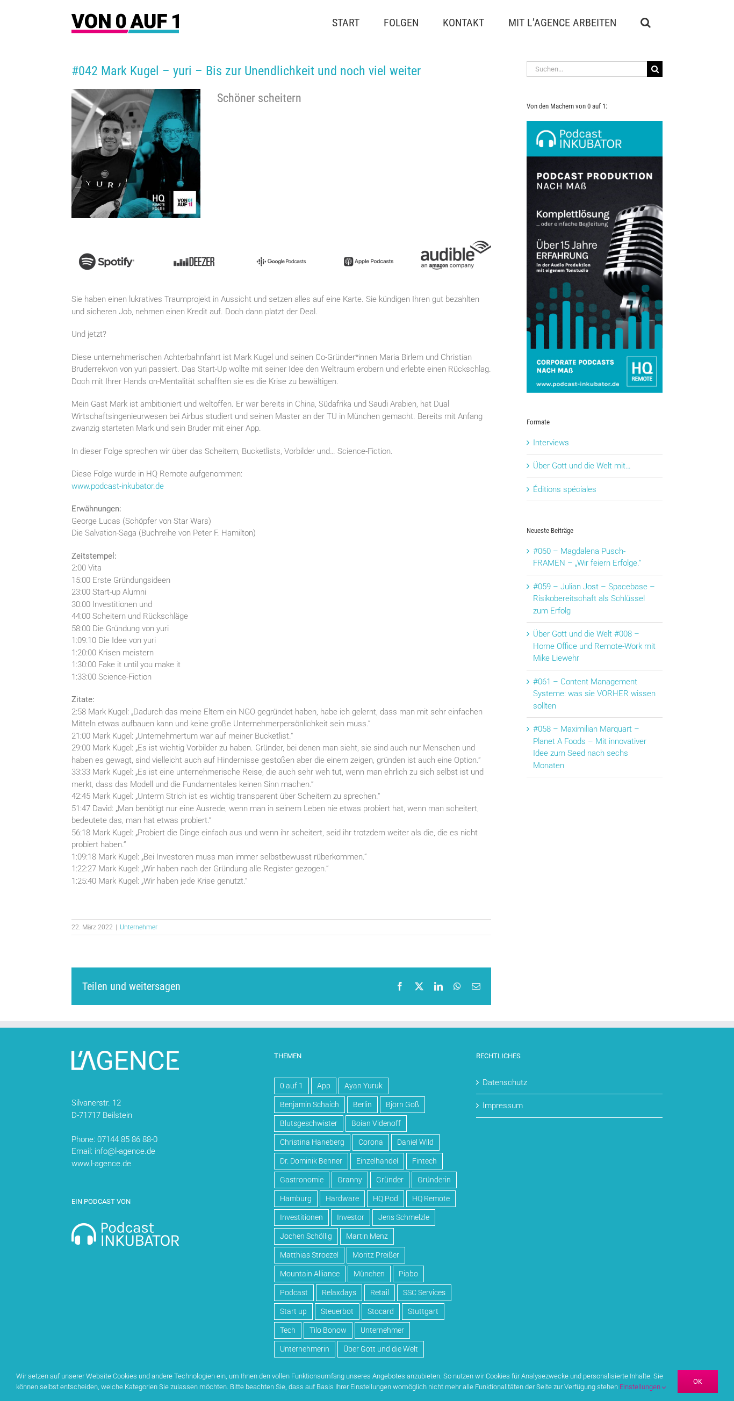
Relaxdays (339, 1292)
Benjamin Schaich (309, 1104)
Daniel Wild (415, 1142)
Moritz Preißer (375, 1255)
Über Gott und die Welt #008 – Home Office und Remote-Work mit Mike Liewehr (594, 646)
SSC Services (424, 1292)
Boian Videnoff (376, 1123)
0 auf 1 (291, 1085)
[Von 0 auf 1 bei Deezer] (194, 244)
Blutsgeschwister (308, 1123)
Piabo (408, 1273)
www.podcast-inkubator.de (117, 486)
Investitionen (301, 1217)
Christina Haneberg (312, 1142)
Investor (350, 1217)
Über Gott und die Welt (380, 1349)
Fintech (424, 1161)
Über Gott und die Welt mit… (582, 466)
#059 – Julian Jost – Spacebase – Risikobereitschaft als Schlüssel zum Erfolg (594, 599)
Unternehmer (138, 927)
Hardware (342, 1198)
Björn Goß (402, 1104)
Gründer (390, 1179)
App (323, 1085)
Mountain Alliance (310, 1273)
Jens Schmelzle (403, 1217)
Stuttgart (423, 1311)
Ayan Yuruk (363, 1085)
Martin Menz (367, 1236)
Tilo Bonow (328, 1330)
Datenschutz (505, 1082)
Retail (379, 1292)
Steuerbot (337, 1311)
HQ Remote (431, 1198)
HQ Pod (385, 1198)
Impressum (503, 1105)
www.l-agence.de (101, 1163)
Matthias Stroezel (309, 1255)
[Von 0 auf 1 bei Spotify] (106, 244)
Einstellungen (641, 1387)
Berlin (362, 1104)
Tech (288, 1330)
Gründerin (434, 1179)
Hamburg (296, 1198)
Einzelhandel (377, 1161)
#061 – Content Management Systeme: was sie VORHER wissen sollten (594, 694)
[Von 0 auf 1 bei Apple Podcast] (368, 244)
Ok (697, 1381)
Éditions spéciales (564, 489)
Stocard (381, 1311)
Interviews (551, 442)
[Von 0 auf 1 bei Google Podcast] (281, 244)
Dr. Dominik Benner (311, 1161)
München (369, 1273)
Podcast (294, 1292)
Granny (349, 1179)
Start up (293, 1311)
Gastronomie (301, 1179)
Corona (370, 1142)
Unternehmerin (304, 1349)
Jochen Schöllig (306, 1236)
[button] (645, 22)
